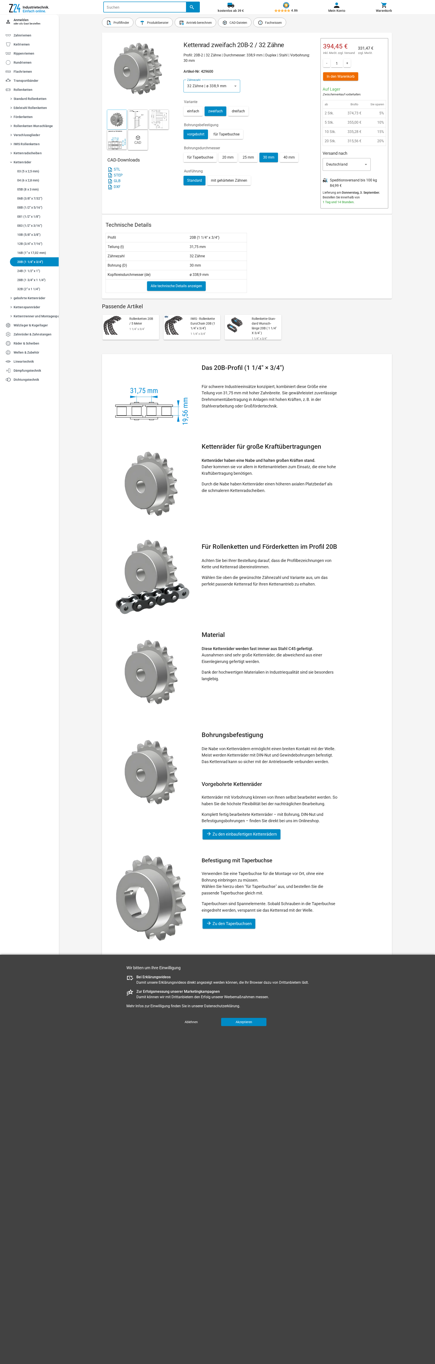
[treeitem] (33, 44)
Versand (349, 53)
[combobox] (212, 86)
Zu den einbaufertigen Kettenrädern (244, 834)
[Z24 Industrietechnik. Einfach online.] (29, 7)
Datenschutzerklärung (221, 1006)
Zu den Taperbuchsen (232, 923)
